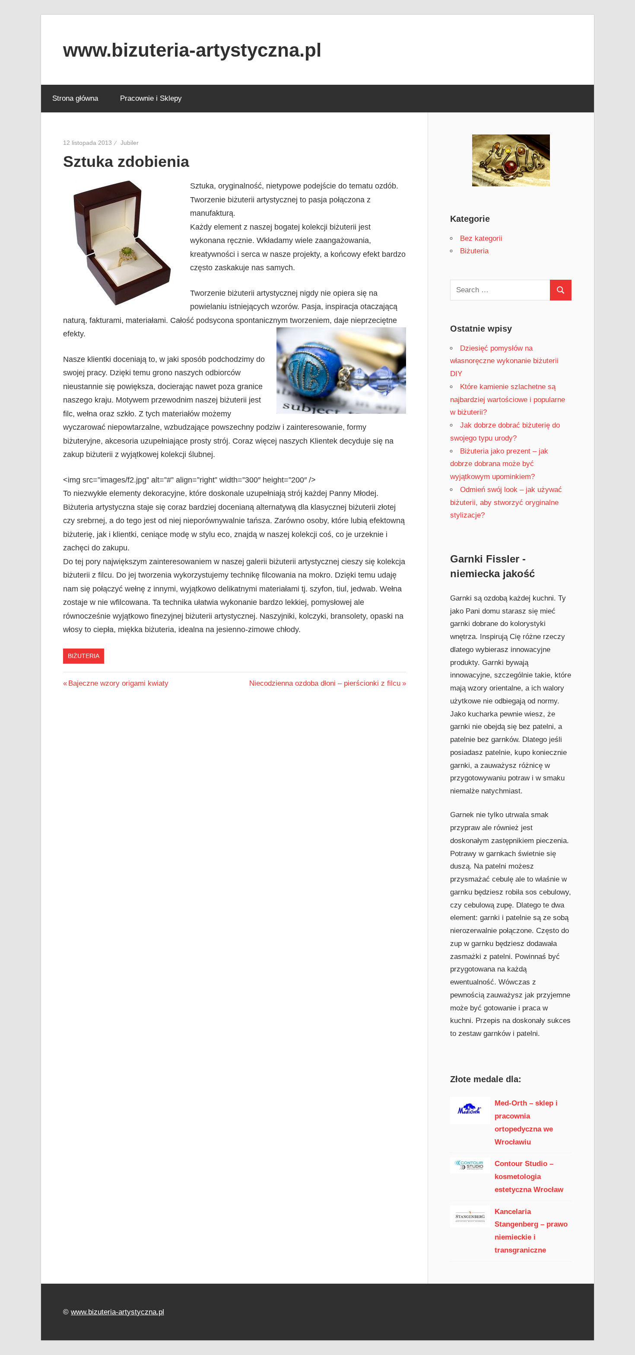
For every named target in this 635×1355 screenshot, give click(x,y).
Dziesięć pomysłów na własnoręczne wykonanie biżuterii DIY (504, 361)
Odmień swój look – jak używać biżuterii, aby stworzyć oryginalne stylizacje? (506, 503)
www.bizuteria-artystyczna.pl (192, 50)
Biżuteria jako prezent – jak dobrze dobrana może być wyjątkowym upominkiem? (499, 464)
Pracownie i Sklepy (151, 98)
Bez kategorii (481, 238)
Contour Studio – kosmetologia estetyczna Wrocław (529, 1177)
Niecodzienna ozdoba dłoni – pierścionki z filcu (324, 683)
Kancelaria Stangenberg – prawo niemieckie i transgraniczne (531, 1231)
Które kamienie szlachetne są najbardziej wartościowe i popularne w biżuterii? (507, 400)
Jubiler (130, 142)
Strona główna (75, 98)
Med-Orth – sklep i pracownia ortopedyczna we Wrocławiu (526, 1122)
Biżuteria (83, 655)
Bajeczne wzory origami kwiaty (118, 683)
